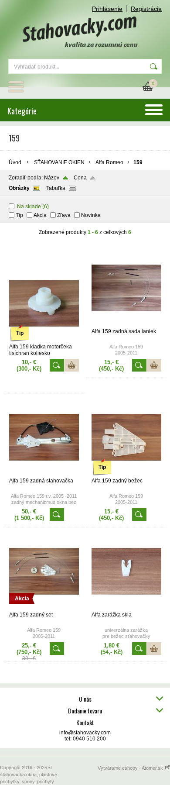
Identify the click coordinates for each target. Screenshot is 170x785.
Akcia (40, 215)
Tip (19, 215)
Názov (51, 178)
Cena (80, 178)
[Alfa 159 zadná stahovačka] (44, 474)
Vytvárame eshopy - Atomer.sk (131, 768)
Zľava (64, 215)
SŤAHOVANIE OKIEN (59, 162)
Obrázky (19, 188)
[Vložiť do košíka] (72, 365)
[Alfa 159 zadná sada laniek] (126, 324)
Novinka (91, 215)
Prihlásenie (107, 8)
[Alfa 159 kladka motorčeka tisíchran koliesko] (44, 340)
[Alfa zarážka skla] (126, 608)
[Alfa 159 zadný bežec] (126, 474)
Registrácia (146, 8)
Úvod (15, 162)
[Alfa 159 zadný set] (44, 608)
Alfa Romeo (109, 162)
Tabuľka (55, 188)
